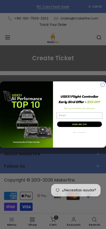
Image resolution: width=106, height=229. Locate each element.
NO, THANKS (79, 132)
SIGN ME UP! (79, 124)
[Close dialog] (103, 85)
